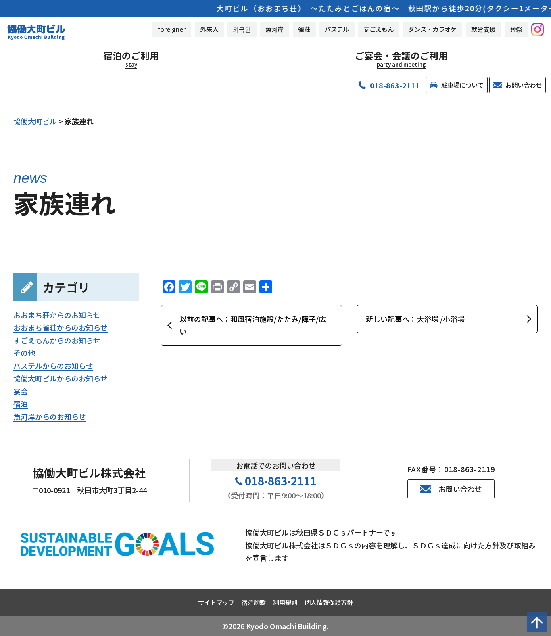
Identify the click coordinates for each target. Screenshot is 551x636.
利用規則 (285, 602)
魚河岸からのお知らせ (49, 416)
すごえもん (378, 29)
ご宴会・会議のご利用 (401, 59)
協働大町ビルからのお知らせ (60, 378)
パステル (337, 29)
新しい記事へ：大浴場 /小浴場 (415, 319)
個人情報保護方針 (329, 602)
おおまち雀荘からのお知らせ (60, 327)
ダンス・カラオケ (432, 29)
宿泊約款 (254, 602)
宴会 (20, 391)
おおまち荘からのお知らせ (56, 315)
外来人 (209, 29)
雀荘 (304, 29)
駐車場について (462, 84)
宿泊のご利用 (131, 59)
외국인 (242, 29)
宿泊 (20, 403)
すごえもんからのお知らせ (56, 340)
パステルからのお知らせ (53, 365)
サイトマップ (216, 602)
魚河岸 (274, 29)
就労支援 (483, 29)
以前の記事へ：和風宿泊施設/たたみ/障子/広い (252, 325)
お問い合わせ (523, 84)
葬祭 (516, 29)
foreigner (172, 29)
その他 (24, 352)
